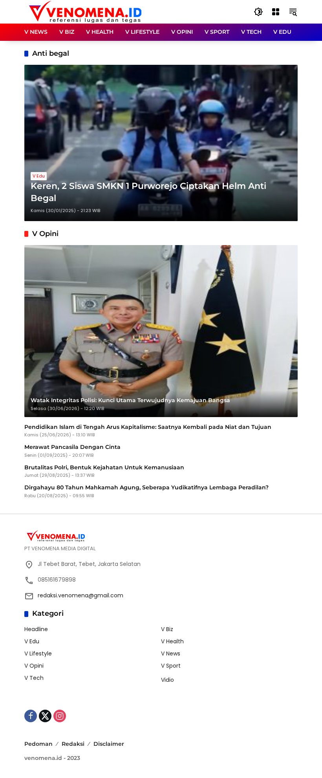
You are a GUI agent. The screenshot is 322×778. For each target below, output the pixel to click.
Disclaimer (108, 743)
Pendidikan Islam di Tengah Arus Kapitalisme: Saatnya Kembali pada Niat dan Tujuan (147, 426)
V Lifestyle (38, 653)
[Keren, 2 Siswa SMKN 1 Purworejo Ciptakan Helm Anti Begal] (161, 143)
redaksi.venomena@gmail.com (80, 595)
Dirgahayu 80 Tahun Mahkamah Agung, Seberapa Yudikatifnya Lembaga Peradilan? (146, 487)
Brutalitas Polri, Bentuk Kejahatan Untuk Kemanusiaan (104, 467)
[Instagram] (59, 716)
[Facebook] (30, 716)
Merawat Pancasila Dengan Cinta (72, 446)
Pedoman (38, 743)
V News (170, 653)
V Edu (39, 176)
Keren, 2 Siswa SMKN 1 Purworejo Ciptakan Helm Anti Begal (148, 192)
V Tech (34, 678)
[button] (258, 11)
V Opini (34, 666)
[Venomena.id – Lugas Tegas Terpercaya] (85, 11)
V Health (172, 641)
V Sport (171, 666)
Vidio (167, 680)
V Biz (167, 629)
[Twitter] (45, 716)
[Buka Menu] (275, 11)
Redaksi (73, 743)
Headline (36, 629)
